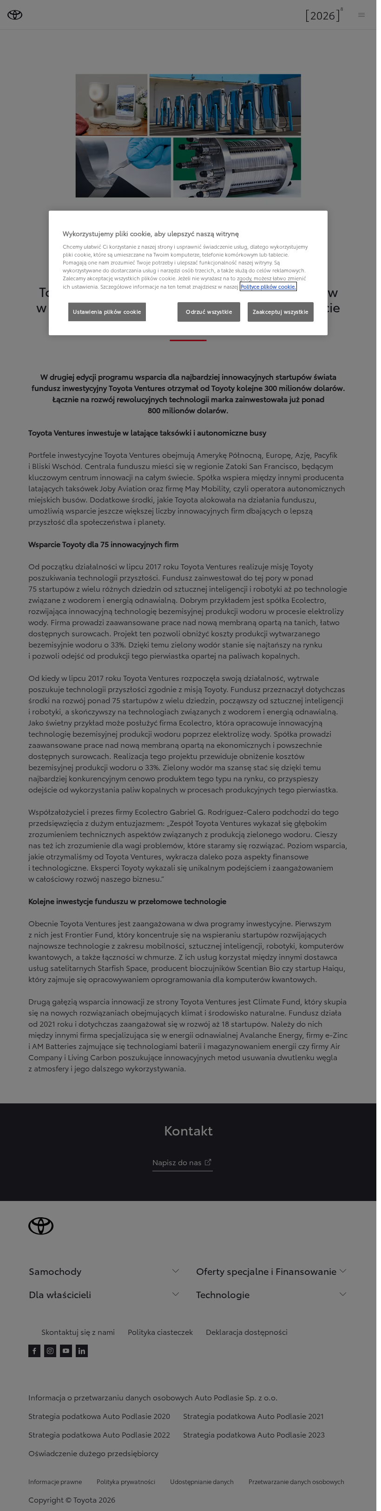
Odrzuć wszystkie (209, 311)
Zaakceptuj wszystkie (281, 311)
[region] (188, 273)
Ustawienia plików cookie (107, 311)
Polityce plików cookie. (268, 286)
